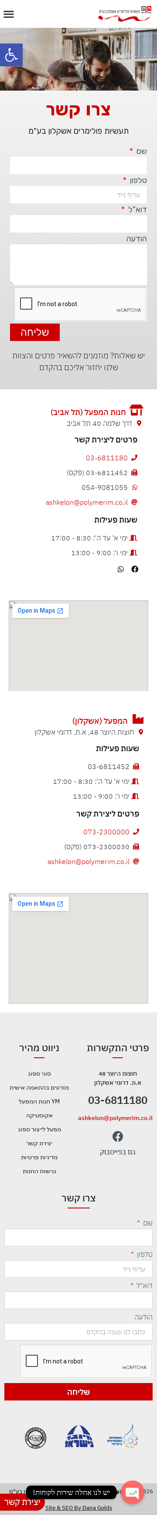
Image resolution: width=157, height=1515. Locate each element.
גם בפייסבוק (118, 1151)
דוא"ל (136, 210)
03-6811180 (107, 457)
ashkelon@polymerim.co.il (87, 502)
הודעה (136, 239)
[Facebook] (135, 569)
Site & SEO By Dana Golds (78, 1508)
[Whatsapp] (121, 569)
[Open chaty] (132, 1492)
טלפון (137, 180)
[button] (11, 55)
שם (141, 151)
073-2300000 (106, 831)
